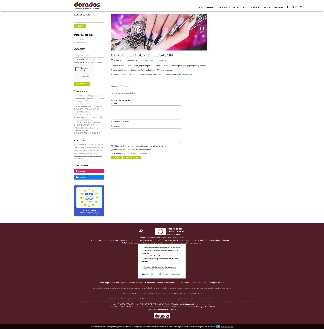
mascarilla (172, 288)
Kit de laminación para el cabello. (89, 117)
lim (162, 288)
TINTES (245, 7)
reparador (199, 288)
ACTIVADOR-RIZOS (80, 144)
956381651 (206, 304)
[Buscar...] (301, 7)
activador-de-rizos (99, 288)
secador (210, 288)
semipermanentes (79, 156)
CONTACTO (211, 7)
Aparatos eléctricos (170, 293)
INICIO (200, 7)
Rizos (200, 293)
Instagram (82, 171)
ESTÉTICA (266, 7)
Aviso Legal (134, 299)
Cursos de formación (84, 120)
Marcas (151, 293)
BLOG (236, 7)
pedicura (80, 153)
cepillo (102, 147)
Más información (227, 327)
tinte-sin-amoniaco (224, 288)
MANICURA (278, 7)
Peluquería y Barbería (131, 293)
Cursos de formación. (84, 114)
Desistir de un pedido (188, 299)
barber (108, 288)
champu (123, 288)
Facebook (82, 177)
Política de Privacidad (93, 62)
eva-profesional (146, 288)
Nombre (114, 103)
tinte (215, 288)
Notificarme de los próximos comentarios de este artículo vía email (139, 146)
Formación (80, 39)
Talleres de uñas (82, 104)
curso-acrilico (78, 150)
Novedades (80, 42)
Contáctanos (123, 299)
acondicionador (95, 147)
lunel (166, 288)
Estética (158, 293)
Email (113, 113)
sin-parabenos (89, 156)
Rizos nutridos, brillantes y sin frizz (89, 106)
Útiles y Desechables (187, 293)
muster (179, 288)
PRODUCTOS (224, 7)
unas (75, 158)
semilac (95, 153)
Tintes (143, 293)
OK (218, 327)
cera (118, 288)
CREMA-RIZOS (92, 144)
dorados (86, 150)
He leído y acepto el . (130, 153)
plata (90, 153)
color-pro (130, 288)
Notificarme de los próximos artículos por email (132, 150)
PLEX (88, 147)
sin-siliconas (98, 156)
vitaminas (80, 158)
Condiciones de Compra (168, 299)
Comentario (115, 126)
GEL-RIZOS (82, 147)
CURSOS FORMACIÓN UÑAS (88, 122)
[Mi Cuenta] (287, 7)
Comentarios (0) (131, 60)
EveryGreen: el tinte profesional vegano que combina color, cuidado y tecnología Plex (90, 98)
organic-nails (153, 60)
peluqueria (187, 288)
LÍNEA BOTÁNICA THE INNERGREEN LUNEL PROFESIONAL (85, 127)
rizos (205, 288)
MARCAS (255, 7)
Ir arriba (113, 299)
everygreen (156, 288)
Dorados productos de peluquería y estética (188, 66)
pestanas (86, 153)
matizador (92, 150)
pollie (193, 288)
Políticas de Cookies (206, 299)
